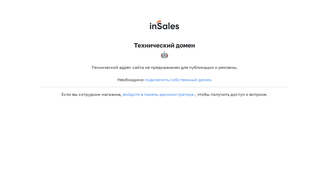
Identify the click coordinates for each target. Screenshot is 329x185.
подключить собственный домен (178, 79)
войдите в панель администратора (158, 94)
